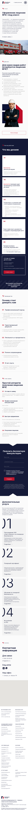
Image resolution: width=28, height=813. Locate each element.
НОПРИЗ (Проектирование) (20, 713)
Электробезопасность (5, 772)
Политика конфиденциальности (8, 800)
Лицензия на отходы (19, 729)
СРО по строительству (5, 716)
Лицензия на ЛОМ (18, 739)
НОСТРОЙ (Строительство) (20, 711)
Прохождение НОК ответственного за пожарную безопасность (14, 534)
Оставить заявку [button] (6, 36)
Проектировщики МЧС (5, 788)
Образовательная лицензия (20, 737)
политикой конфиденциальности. (14, 473)
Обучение (17, 745)
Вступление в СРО (6, 709)
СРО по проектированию (6, 711)
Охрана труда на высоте (19, 756)
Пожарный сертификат (11, 563)
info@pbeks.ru (6, 660)
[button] (11, 37)
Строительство (4, 727)
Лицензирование (19, 724)
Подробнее (7, 544)
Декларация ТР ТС (4, 751)
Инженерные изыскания (6, 731)
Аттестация (4, 770)
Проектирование (4, 729)
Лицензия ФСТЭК (18, 733)
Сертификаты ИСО (4, 747)
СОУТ (16, 770)
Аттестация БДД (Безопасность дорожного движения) (6, 785)
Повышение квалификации (20, 749)
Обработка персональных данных (9, 801)
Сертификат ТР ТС (4, 749)
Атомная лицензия (18, 735)
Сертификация (5, 745)
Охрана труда (17, 754)
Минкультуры (3, 782)
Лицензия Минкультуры (19, 728)
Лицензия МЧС (18, 726)
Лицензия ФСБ (18, 731)
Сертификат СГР (4, 756)
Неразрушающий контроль (6, 780)
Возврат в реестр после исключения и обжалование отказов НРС (20, 720)
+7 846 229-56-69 (7, 658)
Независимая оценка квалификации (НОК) (6, 725)
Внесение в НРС (19, 709)
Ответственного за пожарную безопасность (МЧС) (6, 734)
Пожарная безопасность (20, 757)
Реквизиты (19, 800)
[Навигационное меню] (25, 2)
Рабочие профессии (19, 747)
